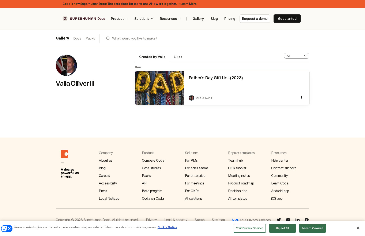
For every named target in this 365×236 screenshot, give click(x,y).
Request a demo (255, 18)
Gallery (198, 18)
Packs (90, 38)
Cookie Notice (167, 227)
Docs (77, 38)
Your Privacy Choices (254, 220)
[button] (296, 56)
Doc (138, 67)
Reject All (282, 228)
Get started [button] (287, 18)
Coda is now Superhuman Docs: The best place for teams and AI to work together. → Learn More (130, 3)
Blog (214, 18)
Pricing (229, 18)
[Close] (358, 228)
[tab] (152, 58)
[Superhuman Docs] (84, 18)
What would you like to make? (134, 38)
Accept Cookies (312, 228)
